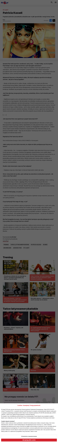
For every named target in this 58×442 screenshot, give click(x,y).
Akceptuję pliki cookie (29, 440)
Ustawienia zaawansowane (29, 436)
